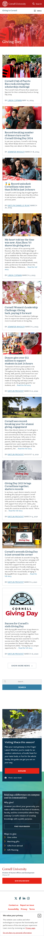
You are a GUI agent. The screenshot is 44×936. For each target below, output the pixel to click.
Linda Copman (15, 100)
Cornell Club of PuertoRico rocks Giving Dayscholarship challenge (18, 84)
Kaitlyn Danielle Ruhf (19, 205)
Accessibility (13, 909)
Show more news (20, 665)
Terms (32, 909)
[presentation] (22, 66)
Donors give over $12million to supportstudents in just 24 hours (19, 361)
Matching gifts (13, 841)
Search (22, 687)
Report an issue (27, 905)
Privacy (24, 909)
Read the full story (24, 385)
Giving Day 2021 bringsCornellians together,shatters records (18, 486)
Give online (12, 837)
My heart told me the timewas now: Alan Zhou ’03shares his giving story (19, 243)
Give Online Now (22, 881)
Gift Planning (12, 849)
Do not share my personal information (17, 932)
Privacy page (30, 928)
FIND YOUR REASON (22, 826)
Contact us (13, 905)
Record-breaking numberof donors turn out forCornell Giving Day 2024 (19, 136)
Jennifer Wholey (16, 151)
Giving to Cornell (9, 11)
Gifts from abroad (15, 845)
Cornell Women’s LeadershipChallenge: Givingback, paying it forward (21, 310)
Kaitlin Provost (16, 390)
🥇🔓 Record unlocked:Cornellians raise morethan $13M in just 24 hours (20, 187)
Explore (22, 771)
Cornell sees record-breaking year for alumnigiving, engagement (19, 424)
